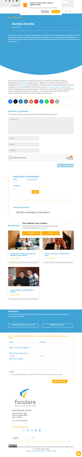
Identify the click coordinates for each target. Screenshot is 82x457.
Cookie (34, 451)
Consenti (56, 12)
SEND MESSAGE (59, 381)
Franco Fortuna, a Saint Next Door (57, 254)
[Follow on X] (32, 430)
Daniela (25, 83)
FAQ (54, 451)
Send (35, 192)
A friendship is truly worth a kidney (22, 291)
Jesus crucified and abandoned (59, 87)
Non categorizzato (15, 17)
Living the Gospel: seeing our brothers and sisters (22, 254)
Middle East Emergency (57, 325)
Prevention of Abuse (18, 5)
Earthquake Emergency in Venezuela (23, 325)
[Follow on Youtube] (36, 430)
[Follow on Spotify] (40, 430)
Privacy (28, 451)
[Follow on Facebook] (24, 430)
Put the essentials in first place (33, 212)
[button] (73, 326)
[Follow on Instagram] (28, 430)
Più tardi (45, 12)
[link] (10, 101)
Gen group (23, 85)
